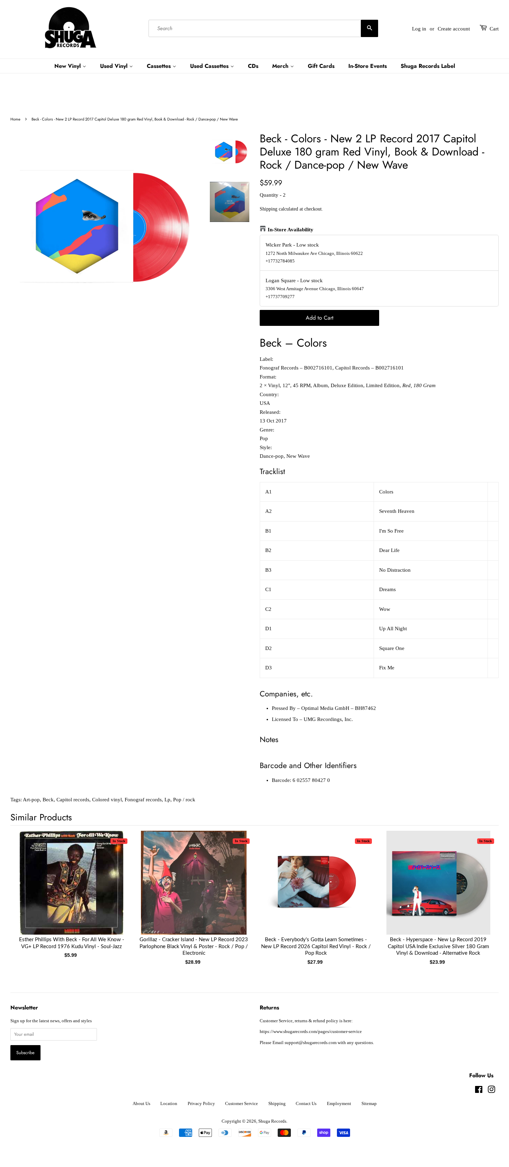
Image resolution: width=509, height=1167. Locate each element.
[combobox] (263, 28)
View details (71, 889)
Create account (454, 29)
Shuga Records (272, 1121)
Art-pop (31, 799)
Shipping (268, 209)
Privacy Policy (201, 1103)
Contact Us (306, 1103)
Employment (339, 1103)
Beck (48, 799)
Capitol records (72, 799)
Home (15, 119)
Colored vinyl (107, 799)
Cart (494, 29)
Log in (419, 29)
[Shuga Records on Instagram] (491, 1091)
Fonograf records (143, 799)
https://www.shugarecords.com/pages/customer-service (311, 1031)
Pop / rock (184, 799)
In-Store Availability (290, 229)
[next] (482, 887)
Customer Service (241, 1103)
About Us (141, 1103)
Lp (167, 799)
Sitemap (369, 1103)
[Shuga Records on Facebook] (479, 1091)
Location (168, 1103)
